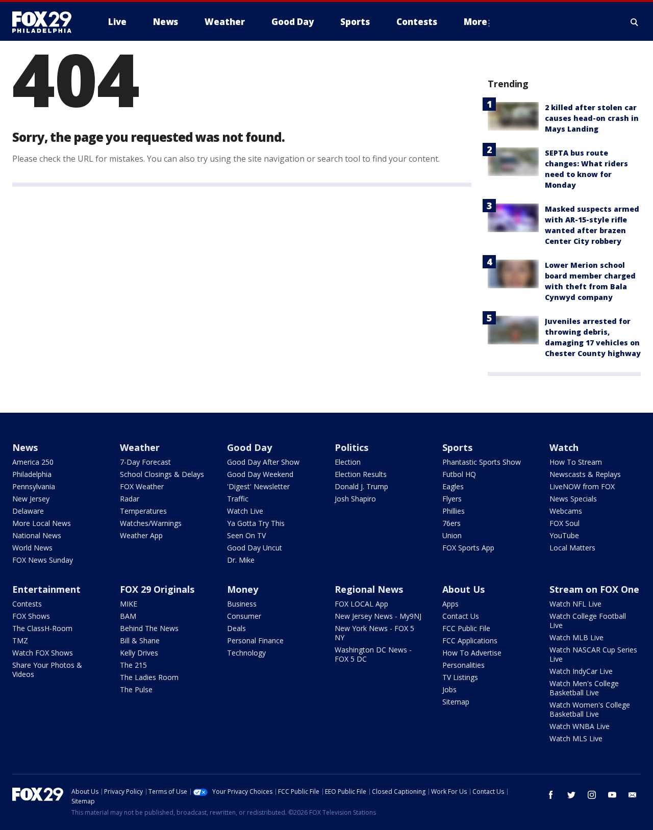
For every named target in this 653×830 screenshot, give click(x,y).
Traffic (237, 499)
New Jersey (30, 499)
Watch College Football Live (587, 620)
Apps (450, 604)
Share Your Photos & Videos (47, 669)
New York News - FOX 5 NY (374, 632)
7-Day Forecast (145, 462)
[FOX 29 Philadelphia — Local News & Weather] (46, 22)
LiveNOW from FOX (582, 486)
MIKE (128, 604)
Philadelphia (32, 474)
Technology (246, 653)
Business (242, 604)
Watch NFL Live (575, 604)
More (475, 22)
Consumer (244, 616)
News (25, 447)
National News (36, 535)
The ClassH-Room (42, 628)
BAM (128, 616)
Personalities (463, 665)
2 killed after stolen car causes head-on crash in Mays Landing (592, 118)
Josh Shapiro (355, 499)
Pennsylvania (33, 486)
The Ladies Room (149, 677)
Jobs (449, 689)
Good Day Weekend (260, 474)
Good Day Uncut (254, 547)
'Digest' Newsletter (258, 486)
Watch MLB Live (576, 637)
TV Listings (460, 677)
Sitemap (455, 702)
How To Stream (575, 462)
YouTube (564, 535)
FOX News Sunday (42, 560)
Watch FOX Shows (42, 653)
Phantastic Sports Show (481, 462)
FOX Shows (31, 616)
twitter (571, 795)
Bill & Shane (140, 640)
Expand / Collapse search (635, 22)
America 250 (33, 462)
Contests (27, 604)
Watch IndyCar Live (581, 671)
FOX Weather (142, 486)
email (632, 795)
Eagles (453, 486)
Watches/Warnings (151, 523)
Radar (129, 499)
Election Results (361, 474)
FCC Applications (469, 640)
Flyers (452, 499)
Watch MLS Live (575, 738)
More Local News (41, 523)
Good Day (249, 447)
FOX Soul (564, 523)
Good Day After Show (263, 462)
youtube (612, 795)
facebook (551, 795)
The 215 (133, 665)
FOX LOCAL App (361, 604)
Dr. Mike (241, 560)
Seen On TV (246, 535)
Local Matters (572, 547)
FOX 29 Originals (157, 589)
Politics (351, 447)
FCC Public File (466, 628)
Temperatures (143, 511)
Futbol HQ (459, 474)
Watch (564, 447)
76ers (451, 523)
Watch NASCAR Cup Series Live (593, 654)
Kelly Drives (139, 653)
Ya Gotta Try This (256, 523)
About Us (463, 589)
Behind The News (149, 628)
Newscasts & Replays (585, 474)
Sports (457, 447)
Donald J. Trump (361, 486)
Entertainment (46, 589)
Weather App (141, 535)
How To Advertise (471, 653)
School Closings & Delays (162, 474)
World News (32, 547)
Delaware (28, 511)
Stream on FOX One (594, 589)
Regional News (369, 589)
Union (452, 535)
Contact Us (460, 616)
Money (242, 589)
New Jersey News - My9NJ (378, 616)
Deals (236, 628)
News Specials (573, 499)
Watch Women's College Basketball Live (589, 709)
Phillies (453, 511)
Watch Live (245, 511)
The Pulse (136, 689)
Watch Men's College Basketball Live (584, 687)
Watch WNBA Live (579, 726)
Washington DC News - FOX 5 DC (373, 654)
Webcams (565, 511)
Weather (140, 447)
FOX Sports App (468, 547)
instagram (592, 795)
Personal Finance (255, 640)
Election (348, 462)
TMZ (20, 640)
